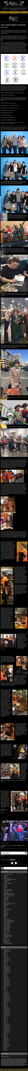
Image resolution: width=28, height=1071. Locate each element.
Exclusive (6, 887)
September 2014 (7, 1030)
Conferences (7, 880)
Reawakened (6, 910)
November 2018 (7, 969)
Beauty (5, 876)
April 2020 (6, 956)
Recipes (5, 911)
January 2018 (6, 980)
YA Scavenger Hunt (8, 943)
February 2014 (7, 1039)
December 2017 (7, 981)
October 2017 (6, 983)
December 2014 (7, 1026)
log (17, 12)
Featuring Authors (8, 889)
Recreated (6, 912)
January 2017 (6, 994)
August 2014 (6, 1032)
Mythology (6, 905)
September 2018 (7, 971)
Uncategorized (7, 934)
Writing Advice (7, 939)
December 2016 (7, 996)
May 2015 (5, 1020)
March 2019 (6, 965)
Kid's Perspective (8, 896)
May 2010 (5, 1048)
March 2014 (6, 1038)
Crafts (5, 884)
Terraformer (7, 919)
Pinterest (14, 859)
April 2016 (6, 1006)
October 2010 (7, 1044)
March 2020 (6, 957)
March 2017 (6, 992)
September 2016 (7, 999)
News (5, 906)
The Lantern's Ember (8, 920)
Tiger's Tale (6, 929)
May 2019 (5, 962)
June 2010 (6, 1047)
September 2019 (7, 960)
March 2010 (6, 1050)
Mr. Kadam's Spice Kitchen (9, 903)
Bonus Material (7, 878)
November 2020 (7, 949)
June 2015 (5, 1019)
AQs (11, 12)
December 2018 (7, 967)
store (5, 918)
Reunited (6, 915)
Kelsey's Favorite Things (9, 894)
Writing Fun (6, 941)
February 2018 (7, 979)
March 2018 (6, 978)
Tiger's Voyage (7, 930)
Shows (5, 916)
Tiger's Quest (7, 928)
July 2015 (5, 1017)
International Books (8, 893)
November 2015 (7, 1012)
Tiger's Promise (7, 927)
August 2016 (6, 1001)
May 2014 (5, 1035)
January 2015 (6, 1025)
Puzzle (5, 907)
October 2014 (7, 1029)
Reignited (6, 914)
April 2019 (6, 963)
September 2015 (7, 1015)
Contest (6, 882)
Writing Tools (7, 942)
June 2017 (6, 988)
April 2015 (6, 1021)
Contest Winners (8, 883)
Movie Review (7, 902)
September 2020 (7, 951)
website (15, 685)
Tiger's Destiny (7, 924)
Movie (5, 901)
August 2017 (6, 985)
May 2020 (5, 955)
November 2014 (7, 1028)
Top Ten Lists (7, 932)
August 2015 (6, 1016)
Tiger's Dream (7, 925)
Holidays (6, 892)
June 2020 (6, 953)
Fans (5, 888)
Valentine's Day (7, 937)
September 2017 (7, 984)
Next (16, 863)
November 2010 (7, 1043)
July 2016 (5, 1002)
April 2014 (6, 1037)
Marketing (6, 898)
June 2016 (6, 1003)
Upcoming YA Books (8, 935)
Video (5, 938)
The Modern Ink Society (9, 921)
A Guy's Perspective (8, 874)
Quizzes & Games (7, 909)
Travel (5, 933)
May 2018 (5, 975)
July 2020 (6, 952)
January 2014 (6, 1041)
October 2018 (7, 970)
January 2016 (6, 1010)
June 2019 (6, 961)
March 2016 (6, 1007)
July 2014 (5, 1033)
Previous (12, 863)
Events (5, 885)
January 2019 (6, 966)
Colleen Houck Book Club (10, 879)
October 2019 (7, 958)
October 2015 (6, 1014)
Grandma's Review (8, 891)
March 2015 (6, 1023)
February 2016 (7, 1008)
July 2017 (5, 987)
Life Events (6, 897)
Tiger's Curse (7, 923)
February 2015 (7, 1024)
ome (4, 12)
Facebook (11, 859)
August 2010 (6, 1046)
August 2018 (6, 972)
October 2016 (7, 998)
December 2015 (7, 1011)
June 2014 (6, 1034)
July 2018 (5, 974)
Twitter (12, 859)
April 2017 (6, 990)
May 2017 (5, 989)
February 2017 (7, 993)
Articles (6, 875)
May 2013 (5, 1042)
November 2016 (7, 997)
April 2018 (6, 976)
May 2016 (5, 1005)
